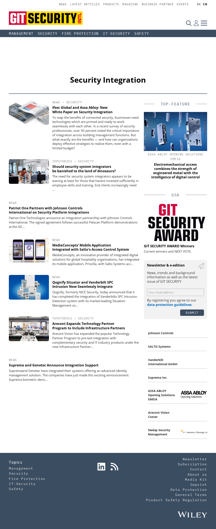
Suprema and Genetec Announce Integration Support (54, 365)
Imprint (198, 484)
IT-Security (116, 33)
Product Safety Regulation (176, 500)
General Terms (191, 495)
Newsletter (195, 459)
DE (199, 4)
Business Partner (157, 4)
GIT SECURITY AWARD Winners (169, 246)
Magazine (130, 4)
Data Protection (188, 489)
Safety (141, 33)
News (63, 4)
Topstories (62, 161)
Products (111, 4)
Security (48, 33)
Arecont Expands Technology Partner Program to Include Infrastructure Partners (88, 325)
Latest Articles (85, 4)
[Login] (196, 23)
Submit (192, 313)
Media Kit (196, 479)
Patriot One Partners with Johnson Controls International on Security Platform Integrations (49, 210)
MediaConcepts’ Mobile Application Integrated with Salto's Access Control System (90, 247)
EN (205, 4)
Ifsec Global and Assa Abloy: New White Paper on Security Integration (82, 109)
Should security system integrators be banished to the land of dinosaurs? (84, 168)
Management (21, 33)
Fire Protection (80, 33)
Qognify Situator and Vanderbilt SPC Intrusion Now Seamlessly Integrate (82, 284)
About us (197, 474)
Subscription (192, 464)
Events (183, 4)
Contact (198, 469)
